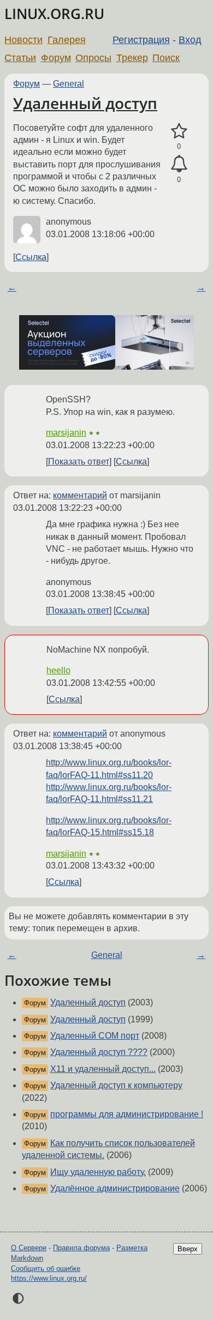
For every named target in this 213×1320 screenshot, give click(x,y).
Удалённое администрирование (115, 1188)
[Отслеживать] (179, 164)
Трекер (132, 57)
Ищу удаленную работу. (98, 1172)
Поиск (166, 57)
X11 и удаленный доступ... (103, 1069)
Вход (190, 39)
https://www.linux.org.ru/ (49, 1278)
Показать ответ (78, 461)
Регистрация (141, 39)
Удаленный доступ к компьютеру (116, 1085)
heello (58, 670)
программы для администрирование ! (126, 1114)
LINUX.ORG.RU (54, 13)
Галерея (67, 39)
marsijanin (66, 432)
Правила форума (81, 1248)
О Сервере (28, 1248)
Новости (23, 39)
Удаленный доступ (85, 103)
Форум (56, 57)
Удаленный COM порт (94, 1035)
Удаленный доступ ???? (98, 1052)
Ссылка (30, 257)
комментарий (80, 495)
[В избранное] (179, 131)
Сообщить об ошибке (45, 1268)
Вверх (187, 1249)
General (68, 83)
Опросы (93, 57)
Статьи (20, 57)
